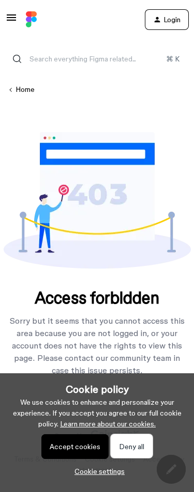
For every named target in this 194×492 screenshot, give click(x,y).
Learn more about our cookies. (108, 424)
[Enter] (17, 59)
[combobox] (97, 59)
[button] (11, 21)
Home (25, 89)
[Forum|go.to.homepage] (31, 19)
